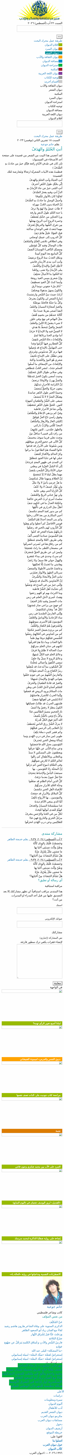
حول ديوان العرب (52, 1444)
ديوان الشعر (52, 52)
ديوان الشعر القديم (51, 1412)
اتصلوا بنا (57, 1440)
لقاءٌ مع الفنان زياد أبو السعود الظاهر (42, 1330)
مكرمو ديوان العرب (51, 1416)
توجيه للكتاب (51, 77)
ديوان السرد (52, 48)
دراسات (57, 1395)
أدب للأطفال (55, 1407)
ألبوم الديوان (55, 1403)
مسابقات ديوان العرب (50, 1420)
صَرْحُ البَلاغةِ (55, 1338)
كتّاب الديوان (55, 1448)
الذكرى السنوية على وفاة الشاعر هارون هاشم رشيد (33, 1326)
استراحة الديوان (50, 65)
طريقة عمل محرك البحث (48, 40)
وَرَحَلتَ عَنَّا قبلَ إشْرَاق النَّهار (46, 1334)
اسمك (59, 905)
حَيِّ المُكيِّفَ (55, 1322)
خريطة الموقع (54, 1432)
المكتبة (55, 69)
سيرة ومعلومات (53, 1399)
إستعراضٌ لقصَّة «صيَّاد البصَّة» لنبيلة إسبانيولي (36, 1354)
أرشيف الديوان (54, 1428)
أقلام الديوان (52, 44)
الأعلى (60, 1391)
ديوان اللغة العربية (48, 73)
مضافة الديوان (50, 61)
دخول (59, 1424)
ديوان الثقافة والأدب (47, 57)
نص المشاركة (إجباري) (51, 938)
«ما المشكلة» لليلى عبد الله (47, 1350)
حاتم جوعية (47, 144)
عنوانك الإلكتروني (53, 919)
